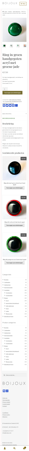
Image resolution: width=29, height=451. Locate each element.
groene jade (8, 101)
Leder (7, 311)
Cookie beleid (6, 404)
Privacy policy (6, 414)
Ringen (10, 11)
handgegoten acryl (16, 101)
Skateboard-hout (8, 316)
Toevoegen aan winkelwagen (12, 92)
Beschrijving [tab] (6, 113)
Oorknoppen (9, 295)
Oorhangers (9, 292)
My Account (5, 448)
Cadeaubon (7, 282)
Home (5, 11)
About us (4, 416)
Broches (6, 279)
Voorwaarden (6, 400)
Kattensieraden (8, 287)
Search (14, 448)
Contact (4, 406)
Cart (22, 447)
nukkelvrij (5, 103)
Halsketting (7, 285)
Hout (7, 308)
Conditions (5, 412)
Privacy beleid (6, 402)
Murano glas (9, 313)
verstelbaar (11, 103)
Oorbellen (6, 290)
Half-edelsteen (16, 11)
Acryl (7, 300)
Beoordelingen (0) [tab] (8, 118)
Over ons (4, 398)
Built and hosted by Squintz (9, 444)
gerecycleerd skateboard (12, 303)
